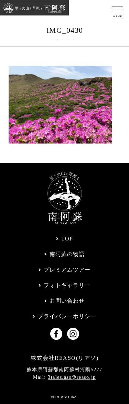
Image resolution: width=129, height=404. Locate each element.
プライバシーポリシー (67, 316)
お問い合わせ (67, 301)
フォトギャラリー (67, 285)
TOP (67, 239)
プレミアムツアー (67, 270)
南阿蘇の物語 (67, 254)
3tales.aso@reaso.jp (72, 377)
